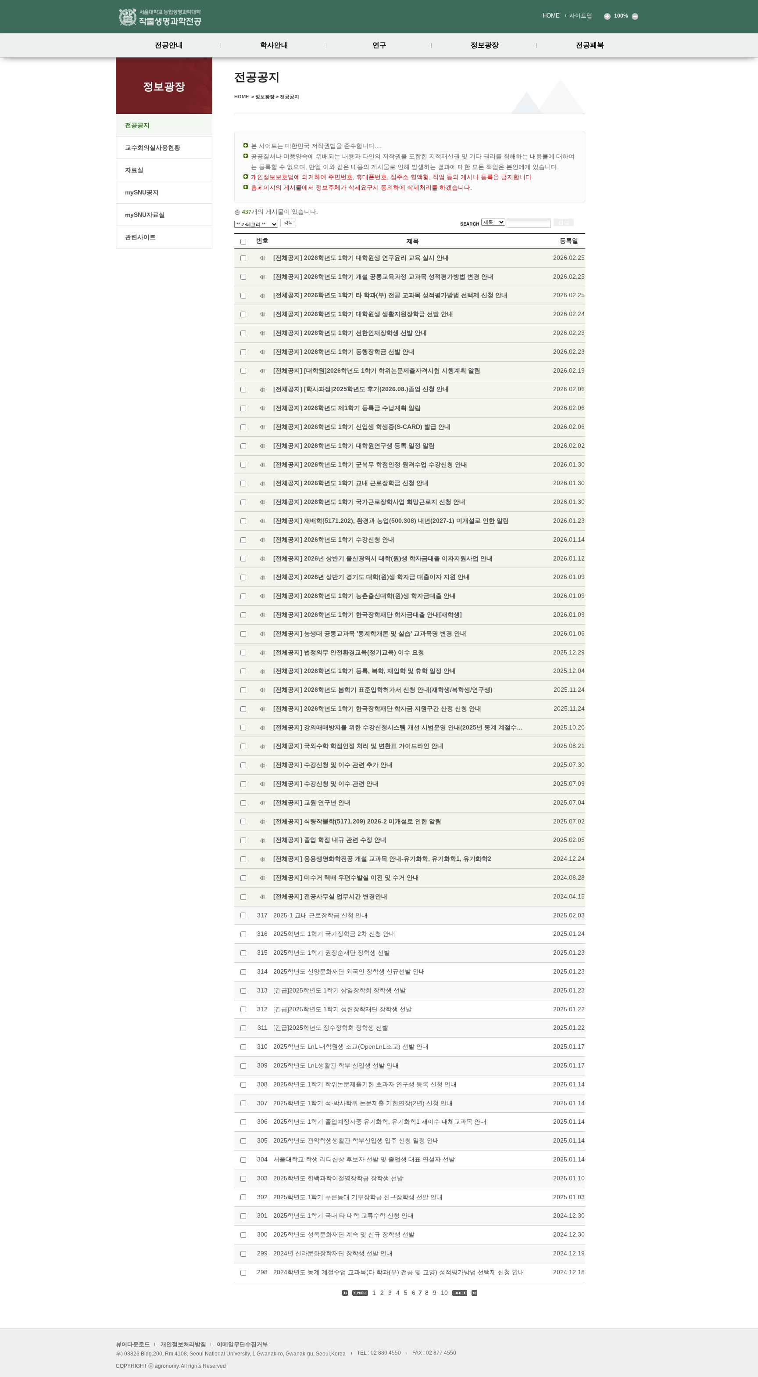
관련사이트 (140, 237)
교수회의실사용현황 (152, 147)
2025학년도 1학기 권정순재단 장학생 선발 (331, 952)
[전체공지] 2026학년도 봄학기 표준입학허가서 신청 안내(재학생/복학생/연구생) (383, 689)
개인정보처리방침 (183, 1344)
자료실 (134, 169)
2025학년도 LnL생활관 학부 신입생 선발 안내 (336, 1065)
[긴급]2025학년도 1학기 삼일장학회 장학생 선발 (339, 990)
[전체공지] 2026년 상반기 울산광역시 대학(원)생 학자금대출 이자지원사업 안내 (383, 558)
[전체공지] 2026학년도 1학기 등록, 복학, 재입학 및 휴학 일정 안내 (364, 670)
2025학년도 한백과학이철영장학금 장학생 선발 (338, 1178)
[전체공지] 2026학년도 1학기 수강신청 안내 (333, 539)
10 (445, 1292)
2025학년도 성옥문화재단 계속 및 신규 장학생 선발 (344, 1234)
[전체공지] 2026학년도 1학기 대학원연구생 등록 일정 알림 (354, 445)
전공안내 (169, 45)
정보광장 (485, 45)
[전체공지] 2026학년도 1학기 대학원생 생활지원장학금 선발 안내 (363, 313)
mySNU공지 (142, 192)
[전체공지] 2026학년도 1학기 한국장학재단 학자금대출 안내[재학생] (367, 614)
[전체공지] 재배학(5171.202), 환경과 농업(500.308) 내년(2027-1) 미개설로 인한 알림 (391, 520)
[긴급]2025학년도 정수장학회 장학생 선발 (330, 1027)
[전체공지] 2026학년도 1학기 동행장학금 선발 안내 (344, 351)
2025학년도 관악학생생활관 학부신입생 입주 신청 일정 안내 (356, 1140)
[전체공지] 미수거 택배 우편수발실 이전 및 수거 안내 (346, 877)
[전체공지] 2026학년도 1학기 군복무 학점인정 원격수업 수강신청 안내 (370, 464)
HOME (551, 15)
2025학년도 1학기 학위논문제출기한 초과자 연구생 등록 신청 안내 (365, 1084)
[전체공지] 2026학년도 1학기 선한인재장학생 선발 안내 (350, 332)
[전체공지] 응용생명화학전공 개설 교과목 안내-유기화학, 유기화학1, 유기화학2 (382, 858)
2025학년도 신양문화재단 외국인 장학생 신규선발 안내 (349, 971)
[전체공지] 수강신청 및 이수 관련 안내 (326, 783)
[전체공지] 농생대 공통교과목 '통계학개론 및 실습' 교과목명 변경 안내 (369, 633)
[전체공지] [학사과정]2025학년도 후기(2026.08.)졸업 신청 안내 (361, 388)
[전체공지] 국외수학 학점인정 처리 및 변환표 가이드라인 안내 (358, 745)
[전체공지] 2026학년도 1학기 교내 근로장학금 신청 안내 (351, 482)
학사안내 (274, 45)
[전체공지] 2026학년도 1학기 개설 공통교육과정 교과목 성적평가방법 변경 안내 (383, 276)
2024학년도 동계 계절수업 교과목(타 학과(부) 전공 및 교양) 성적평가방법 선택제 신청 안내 (398, 1272)
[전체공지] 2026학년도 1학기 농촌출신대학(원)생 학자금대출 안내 (364, 595)
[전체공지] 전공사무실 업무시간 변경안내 (330, 896)
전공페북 (590, 45)
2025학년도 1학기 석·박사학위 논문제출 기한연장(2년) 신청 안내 (363, 1103)
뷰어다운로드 (133, 1344)
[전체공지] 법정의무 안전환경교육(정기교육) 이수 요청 (348, 652)
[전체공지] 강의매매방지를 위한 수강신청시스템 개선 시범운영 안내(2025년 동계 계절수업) (398, 727)
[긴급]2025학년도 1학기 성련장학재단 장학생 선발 (342, 1009)
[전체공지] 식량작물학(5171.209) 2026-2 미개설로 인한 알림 (357, 821)
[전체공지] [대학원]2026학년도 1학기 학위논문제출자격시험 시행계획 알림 (376, 370)
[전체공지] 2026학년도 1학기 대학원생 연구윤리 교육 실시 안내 (361, 257)
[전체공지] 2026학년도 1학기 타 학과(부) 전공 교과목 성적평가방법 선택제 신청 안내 (390, 294)
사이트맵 (580, 15)
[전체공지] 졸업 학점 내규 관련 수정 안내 (329, 839)
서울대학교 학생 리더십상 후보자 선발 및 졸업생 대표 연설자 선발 (364, 1159)
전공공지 (137, 125)
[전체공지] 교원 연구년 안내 (311, 802)
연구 (379, 45)
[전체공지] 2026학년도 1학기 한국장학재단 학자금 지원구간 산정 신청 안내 (377, 708)
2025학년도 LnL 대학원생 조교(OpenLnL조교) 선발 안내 (351, 1046)
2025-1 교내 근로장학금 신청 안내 (320, 915)
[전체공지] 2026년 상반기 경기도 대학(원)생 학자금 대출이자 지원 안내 (371, 576)
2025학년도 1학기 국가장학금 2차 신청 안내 (334, 933)
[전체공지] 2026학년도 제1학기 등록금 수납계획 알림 (347, 407)
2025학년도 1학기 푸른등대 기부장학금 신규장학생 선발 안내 (358, 1197)
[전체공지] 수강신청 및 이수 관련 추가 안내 (333, 764)
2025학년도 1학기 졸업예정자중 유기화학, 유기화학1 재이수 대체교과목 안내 (379, 1121)
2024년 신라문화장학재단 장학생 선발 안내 (333, 1253)
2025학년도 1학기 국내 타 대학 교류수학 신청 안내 (343, 1215)
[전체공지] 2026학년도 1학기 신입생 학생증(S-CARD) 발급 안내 (362, 426)
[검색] (288, 223)
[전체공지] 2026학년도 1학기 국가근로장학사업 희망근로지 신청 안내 (369, 501)
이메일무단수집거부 (242, 1344)
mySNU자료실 (145, 214)
